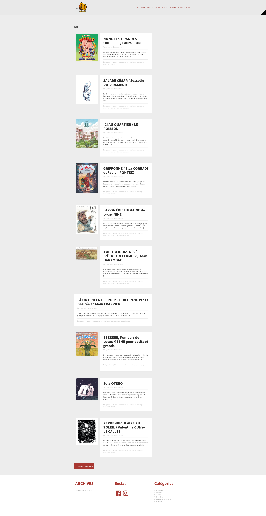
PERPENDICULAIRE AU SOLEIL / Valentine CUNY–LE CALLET (124, 427)
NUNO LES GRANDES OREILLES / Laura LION (122, 40)
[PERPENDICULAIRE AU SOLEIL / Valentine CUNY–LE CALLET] (86, 431)
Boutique (157, 7)
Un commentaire (123, 108)
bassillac (131, 62)
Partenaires (172, 7)
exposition (106, 64)
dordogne (140, 62)
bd (136, 62)
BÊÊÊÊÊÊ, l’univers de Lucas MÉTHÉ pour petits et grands (125, 341)
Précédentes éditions (184, 7)
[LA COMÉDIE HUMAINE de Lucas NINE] (86, 219)
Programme (160, 501)
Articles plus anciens (84, 466)
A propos (164, 7)
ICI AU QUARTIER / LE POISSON (120, 126)
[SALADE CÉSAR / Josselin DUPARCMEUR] (86, 90)
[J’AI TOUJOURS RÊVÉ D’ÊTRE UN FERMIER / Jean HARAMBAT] (86, 253)
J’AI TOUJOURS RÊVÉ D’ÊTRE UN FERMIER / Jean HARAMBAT (125, 256)
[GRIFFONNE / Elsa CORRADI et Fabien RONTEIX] (86, 178)
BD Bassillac (118, 47)
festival (113, 64)
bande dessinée (123, 62)
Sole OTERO (113, 383)
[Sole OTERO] (86, 389)
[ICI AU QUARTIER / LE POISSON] (86, 133)
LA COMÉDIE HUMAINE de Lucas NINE (124, 212)
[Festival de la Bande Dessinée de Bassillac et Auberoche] (82, 7)
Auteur (158, 495)
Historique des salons (163, 499)
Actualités (150, 7)
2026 (115, 62)
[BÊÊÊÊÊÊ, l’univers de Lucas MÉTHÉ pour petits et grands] (86, 344)
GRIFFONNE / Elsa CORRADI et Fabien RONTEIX (125, 170)
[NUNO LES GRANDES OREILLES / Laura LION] (86, 47)
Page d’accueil (141, 7)
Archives (159, 493)
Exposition (108, 62)
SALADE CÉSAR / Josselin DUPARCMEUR (123, 82)
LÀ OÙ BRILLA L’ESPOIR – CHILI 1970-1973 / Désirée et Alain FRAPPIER (112, 302)
